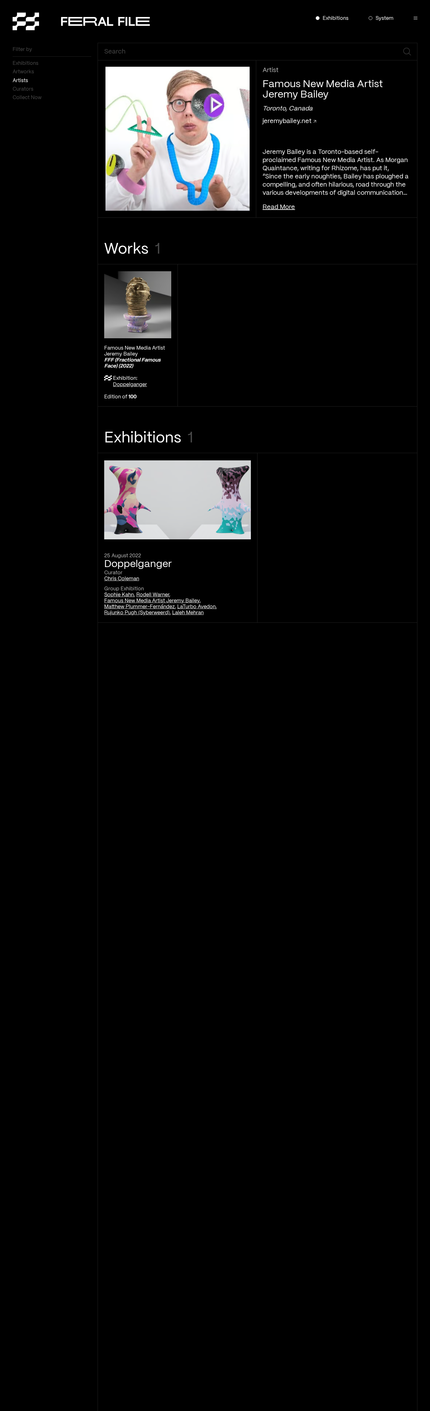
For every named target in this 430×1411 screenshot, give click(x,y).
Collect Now (28, 97)
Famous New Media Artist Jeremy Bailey (152, 601)
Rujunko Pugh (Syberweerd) (137, 612)
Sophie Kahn (119, 595)
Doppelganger (130, 384)
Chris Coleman (121, 578)
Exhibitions (26, 63)
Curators (24, 89)
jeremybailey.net (288, 121)
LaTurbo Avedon (196, 606)
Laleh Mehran (188, 612)
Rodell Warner (152, 595)
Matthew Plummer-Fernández (139, 606)
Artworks (24, 72)
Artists (21, 80)
